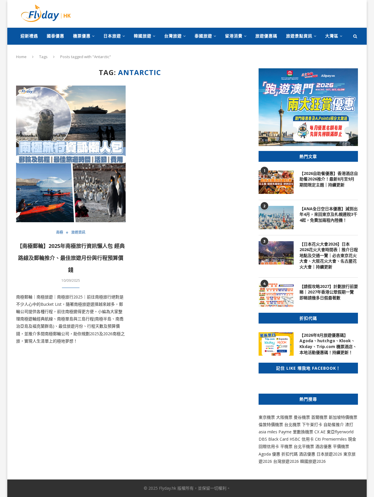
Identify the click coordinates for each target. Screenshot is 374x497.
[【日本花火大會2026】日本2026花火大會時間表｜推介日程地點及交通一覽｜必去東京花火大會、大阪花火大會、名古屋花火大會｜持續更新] (276, 253)
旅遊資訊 (78, 232)
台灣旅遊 (173, 36)
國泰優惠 (55, 36)
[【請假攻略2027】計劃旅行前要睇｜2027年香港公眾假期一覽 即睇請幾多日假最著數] (276, 295)
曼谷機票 (302, 417)
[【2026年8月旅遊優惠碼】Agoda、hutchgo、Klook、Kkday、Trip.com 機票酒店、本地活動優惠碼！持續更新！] (276, 344)
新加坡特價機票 (343, 417)
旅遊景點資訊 (299, 36)
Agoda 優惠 (270, 454)
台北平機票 (304, 446)
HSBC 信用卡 (302, 439)
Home (21, 56)
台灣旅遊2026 (286, 461)
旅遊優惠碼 (266, 36)
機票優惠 (82, 36)
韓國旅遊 (142, 36)
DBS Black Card (273, 439)
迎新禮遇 (29, 36)
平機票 (287, 446)
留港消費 (234, 36)
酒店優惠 (323, 446)
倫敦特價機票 (271, 424)
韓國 (304, 461)
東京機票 (267, 417)
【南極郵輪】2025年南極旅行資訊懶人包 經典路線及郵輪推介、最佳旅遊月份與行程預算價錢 (71, 257)
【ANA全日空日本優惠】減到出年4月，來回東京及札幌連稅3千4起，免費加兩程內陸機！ (328, 214)
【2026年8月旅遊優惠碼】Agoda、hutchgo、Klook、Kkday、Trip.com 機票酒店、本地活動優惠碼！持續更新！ (328, 343)
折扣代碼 (289, 454)
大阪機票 (284, 417)
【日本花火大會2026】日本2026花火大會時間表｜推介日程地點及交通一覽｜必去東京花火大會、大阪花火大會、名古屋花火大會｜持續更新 (328, 255)
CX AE (319, 432)
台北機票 (292, 424)
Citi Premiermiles (331, 439)
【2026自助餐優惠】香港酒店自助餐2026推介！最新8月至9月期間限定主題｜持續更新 (328, 179)
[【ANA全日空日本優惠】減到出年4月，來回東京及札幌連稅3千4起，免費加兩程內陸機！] (276, 217)
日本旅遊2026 (329, 454)
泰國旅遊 (203, 36)
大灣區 (331, 36)
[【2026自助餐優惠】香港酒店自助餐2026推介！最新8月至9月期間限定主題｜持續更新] (276, 182)
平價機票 (341, 446)
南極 (59, 232)
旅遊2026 (317, 461)
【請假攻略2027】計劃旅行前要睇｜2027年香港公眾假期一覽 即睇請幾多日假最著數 (328, 292)
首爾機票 (319, 417)
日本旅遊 (112, 36)
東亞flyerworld (340, 432)
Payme (285, 432)
